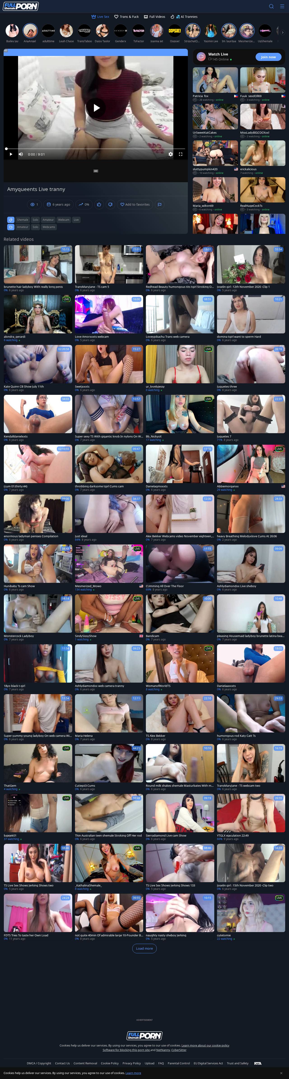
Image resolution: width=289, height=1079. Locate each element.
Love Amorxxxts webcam (92, 336)
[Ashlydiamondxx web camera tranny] (109, 667)
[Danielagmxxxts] (180, 468)
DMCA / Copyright (39, 1063)
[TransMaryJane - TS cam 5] (109, 268)
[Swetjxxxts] (109, 368)
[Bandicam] (180, 618)
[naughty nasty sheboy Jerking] (180, 917)
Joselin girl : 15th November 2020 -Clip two (245, 885)
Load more (144, 948)
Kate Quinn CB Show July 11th (24, 386)
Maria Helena (84, 735)
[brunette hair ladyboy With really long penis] (38, 268)
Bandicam (152, 636)
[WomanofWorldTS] (180, 667)
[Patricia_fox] (215, 84)
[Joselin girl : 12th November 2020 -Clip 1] (251, 268)
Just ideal (81, 536)
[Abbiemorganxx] (251, 468)
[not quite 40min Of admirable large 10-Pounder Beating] (109, 917)
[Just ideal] (109, 518)
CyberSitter (178, 1050)
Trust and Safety (238, 1063)
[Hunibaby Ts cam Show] (38, 568)
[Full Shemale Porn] (21, 6)
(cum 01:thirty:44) (15, 486)
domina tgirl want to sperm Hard (239, 336)
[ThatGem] (38, 767)
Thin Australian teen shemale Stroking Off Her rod (108, 835)
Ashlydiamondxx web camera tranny (99, 685)
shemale (22, 220)
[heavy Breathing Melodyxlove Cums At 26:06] (251, 518)
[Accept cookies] (281, 1073)
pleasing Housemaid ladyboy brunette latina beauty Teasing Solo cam (251, 636)
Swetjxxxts (82, 386)
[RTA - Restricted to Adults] (258, 1063)
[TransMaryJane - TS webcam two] (251, 767)
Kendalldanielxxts (16, 436)
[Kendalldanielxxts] (38, 418)
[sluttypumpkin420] (215, 157)
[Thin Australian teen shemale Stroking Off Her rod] (109, 817)
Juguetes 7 (224, 436)
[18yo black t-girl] (38, 667)
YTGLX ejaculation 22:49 (233, 835)
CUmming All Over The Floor (165, 586)
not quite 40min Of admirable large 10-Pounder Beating (108, 935)
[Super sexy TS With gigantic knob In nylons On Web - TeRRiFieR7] (109, 418)
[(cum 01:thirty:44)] (38, 468)
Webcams (49, 227)
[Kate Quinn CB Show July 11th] (38, 368)
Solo (35, 227)
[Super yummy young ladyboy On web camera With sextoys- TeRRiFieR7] (38, 717)
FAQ (161, 1063)
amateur (48, 220)
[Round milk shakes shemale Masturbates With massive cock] (180, 767)
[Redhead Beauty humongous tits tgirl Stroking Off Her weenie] (180, 268)
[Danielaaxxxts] (251, 667)
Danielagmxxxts (157, 486)
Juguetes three (227, 386)
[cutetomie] (251, 917)
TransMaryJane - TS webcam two (238, 785)
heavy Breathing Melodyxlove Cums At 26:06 (247, 536)
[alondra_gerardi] (38, 318)
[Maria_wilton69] (215, 194)
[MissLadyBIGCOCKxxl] (262, 121)
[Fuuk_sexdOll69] (262, 84)
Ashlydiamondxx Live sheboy (236, 586)
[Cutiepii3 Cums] (109, 767)
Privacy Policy (132, 1063)
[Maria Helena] (109, 717)
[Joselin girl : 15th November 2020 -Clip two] (251, 867)
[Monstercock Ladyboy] (38, 618)
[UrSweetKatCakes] (215, 121)
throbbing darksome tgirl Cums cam (99, 486)
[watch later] (9, 250)
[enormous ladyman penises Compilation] (38, 518)
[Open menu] (282, 6)
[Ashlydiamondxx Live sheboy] (251, 568)
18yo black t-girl (14, 685)
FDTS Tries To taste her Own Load (26, 935)
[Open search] (271, 6)
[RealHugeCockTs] (262, 194)
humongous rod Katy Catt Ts (236, 735)
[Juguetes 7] (251, 418)
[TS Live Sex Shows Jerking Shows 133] (180, 867)
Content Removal (85, 1063)
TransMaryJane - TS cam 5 (92, 286)
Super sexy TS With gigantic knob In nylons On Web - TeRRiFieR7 (108, 436)
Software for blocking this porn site (126, 1050)
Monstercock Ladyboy (19, 636)
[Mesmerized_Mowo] (109, 568)
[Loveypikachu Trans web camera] (180, 318)
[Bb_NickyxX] (180, 418)
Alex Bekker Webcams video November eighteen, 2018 (180, 536)
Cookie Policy (110, 1063)
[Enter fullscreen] (180, 154)
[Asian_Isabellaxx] (262, 231)
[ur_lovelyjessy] (180, 368)
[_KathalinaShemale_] (109, 867)
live (76, 220)
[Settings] (170, 154)
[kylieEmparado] (215, 231)
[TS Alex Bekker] (180, 717)
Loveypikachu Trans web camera (167, 336)
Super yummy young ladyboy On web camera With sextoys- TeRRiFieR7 (37, 735)
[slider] (95, 148)
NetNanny (163, 1050)
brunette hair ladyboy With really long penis (33, 286)
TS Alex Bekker (155, 735)
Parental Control (179, 1063)
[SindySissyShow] (109, 618)
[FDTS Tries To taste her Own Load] (38, 917)
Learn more (133, 1073)
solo (35, 220)
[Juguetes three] (251, 368)
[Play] (96, 108)
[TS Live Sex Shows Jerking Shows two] (38, 867)
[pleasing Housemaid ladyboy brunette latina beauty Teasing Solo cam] (251, 618)
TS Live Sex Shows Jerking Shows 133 (170, 885)
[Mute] (20, 154)
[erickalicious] (262, 157)
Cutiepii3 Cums (85, 785)
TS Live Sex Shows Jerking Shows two (29, 885)
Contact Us (62, 1063)
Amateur (22, 227)
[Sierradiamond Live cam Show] (180, 817)
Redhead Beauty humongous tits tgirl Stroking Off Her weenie (180, 286)
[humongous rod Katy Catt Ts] (251, 717)
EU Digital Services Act (208, 1063)
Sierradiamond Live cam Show (166, 835)
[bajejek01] (38, 817)
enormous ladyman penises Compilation (31, 536)
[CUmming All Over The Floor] (180, 568)
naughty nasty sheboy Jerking (166, 935)
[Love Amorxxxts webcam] (109, 318)
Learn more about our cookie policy (205, 1045)
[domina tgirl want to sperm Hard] (251, 318)
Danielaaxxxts (226, 685)
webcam (63, 220)
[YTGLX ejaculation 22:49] (251, 817)
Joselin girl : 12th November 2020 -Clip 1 (243, 286)
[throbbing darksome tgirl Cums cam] (109, 468)
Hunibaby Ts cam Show (19, 586)
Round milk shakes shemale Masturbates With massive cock (179, 785)
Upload (149, 1063)
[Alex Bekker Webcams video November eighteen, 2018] (180, 518)
